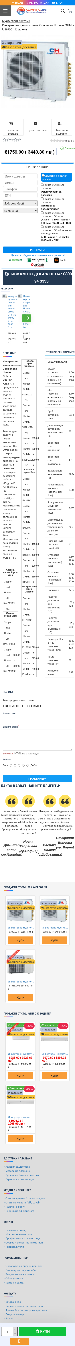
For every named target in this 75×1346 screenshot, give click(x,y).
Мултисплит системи (16, 21)
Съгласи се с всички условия (54, 177)
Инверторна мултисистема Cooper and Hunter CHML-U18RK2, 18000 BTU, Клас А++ (25, 312)
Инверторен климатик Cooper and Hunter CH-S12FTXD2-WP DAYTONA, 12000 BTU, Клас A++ (21, 1116)
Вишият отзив (10, 726)
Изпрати (37, 249)
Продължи (36, 778)
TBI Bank (46, 223)
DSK (68, 223)
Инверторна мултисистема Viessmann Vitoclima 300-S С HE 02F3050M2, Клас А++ (21, 981)
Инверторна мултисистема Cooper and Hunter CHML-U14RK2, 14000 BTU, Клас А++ (10, 312)
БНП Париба (61, 219)
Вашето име (9, 713)
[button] (4, 318)
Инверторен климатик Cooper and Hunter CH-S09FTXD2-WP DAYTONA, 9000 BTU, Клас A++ (55, 1053)
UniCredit (58, 223)
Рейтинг (7, 759)
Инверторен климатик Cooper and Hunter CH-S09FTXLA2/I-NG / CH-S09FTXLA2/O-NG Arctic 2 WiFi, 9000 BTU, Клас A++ (21, 1053)
